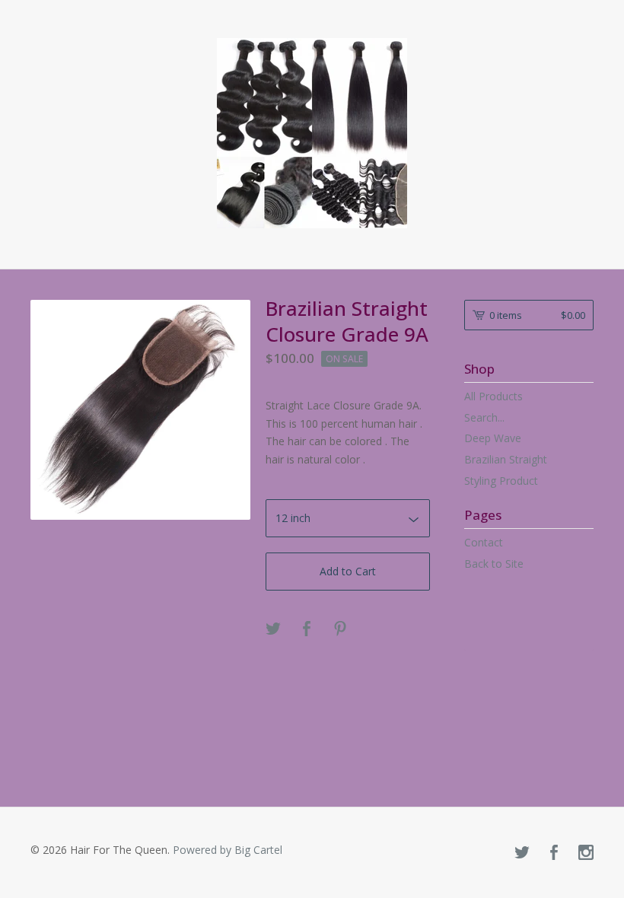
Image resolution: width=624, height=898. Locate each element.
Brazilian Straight (505, 459)
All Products (493, 396)
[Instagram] (586, 853)
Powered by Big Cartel (227, 849)
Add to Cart (348, 571)
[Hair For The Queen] (312, 133)
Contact (483, 542)
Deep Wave (492, 438)
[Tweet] (273, 629)
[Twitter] (522, 853)
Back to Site (494, 563)
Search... (484, 417)
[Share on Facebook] (306, 629)
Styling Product (501, 480)
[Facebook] (554, 853)
